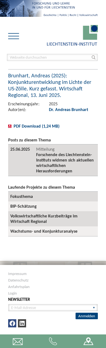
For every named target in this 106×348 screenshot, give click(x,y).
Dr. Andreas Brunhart (68, 109)
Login (12, 293)
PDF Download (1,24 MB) (37, 126)
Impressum (17, 273)
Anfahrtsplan (19, 286)
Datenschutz (18, 280)
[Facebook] (12, 323)
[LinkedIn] (22, 323)
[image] (72, 34)
